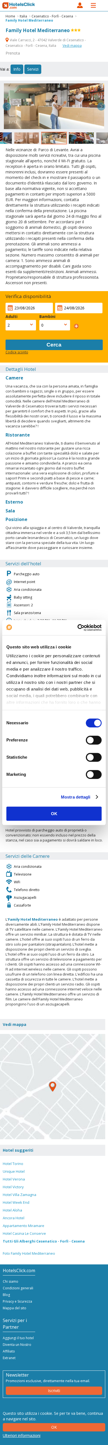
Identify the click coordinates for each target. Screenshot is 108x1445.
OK (54, 813)
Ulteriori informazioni (21, 1435)
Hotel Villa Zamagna (19, 1194)
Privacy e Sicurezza (17, 1301)
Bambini (47, 316)
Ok (54, 1427)
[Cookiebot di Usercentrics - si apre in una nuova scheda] (78, 627)
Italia (23, 16)
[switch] (94, 740)
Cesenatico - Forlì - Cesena (52, 16)
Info (16, 69)
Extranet (9, 1358)
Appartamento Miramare (23, 1225)
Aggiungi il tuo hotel (18, 1338)
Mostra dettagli (76, 797)
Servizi (32, 69)
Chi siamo (10, 1281)
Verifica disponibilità (28, 296)
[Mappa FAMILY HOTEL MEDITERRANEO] (52, 1086)
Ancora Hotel (13, 1217)
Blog (6, 1294)
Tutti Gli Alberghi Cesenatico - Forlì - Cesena (44, 1241)
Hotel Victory (13, 1186)
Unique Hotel (14, 1171)
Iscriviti (54, 1390)
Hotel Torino (13, 1163)
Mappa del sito (14, 1308)
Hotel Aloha (12, 1210)
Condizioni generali (18, 1288)
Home (10, 16)
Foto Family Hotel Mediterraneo (29, 1253)
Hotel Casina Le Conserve (24, 1233)
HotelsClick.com (18, 5)
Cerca (54, 345)
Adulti (11, 316)
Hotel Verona (14, 1179)
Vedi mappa (72, 45)
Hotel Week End (16, 1202)
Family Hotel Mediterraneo (29, 20)
